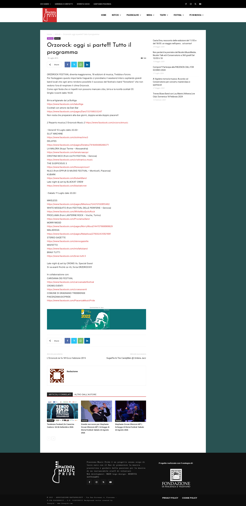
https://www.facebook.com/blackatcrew (67, 185)
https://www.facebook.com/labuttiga (65, 104)
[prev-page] (49, 438)
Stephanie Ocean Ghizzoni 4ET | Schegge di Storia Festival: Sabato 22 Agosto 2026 (129, 427)
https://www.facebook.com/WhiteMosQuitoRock (71, 211)
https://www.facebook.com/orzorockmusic (107, 122)
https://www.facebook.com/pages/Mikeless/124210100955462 (78, 204)
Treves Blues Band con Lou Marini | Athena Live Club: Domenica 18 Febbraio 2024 (174, 95)
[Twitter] (195, 4)
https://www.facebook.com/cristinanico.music (70, 159)
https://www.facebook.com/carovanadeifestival (70, 282)
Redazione (72, 371)
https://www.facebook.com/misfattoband (67, 248)
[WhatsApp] (80, 64)
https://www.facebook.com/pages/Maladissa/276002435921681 (79, 233)
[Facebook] (186, 4)
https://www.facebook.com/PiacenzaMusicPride (71, 300)
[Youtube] (200, 4)
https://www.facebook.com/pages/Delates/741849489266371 (78, 145)
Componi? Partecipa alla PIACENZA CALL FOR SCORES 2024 (173, 68)
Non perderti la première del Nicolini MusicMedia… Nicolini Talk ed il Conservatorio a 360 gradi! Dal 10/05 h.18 (175, 55)
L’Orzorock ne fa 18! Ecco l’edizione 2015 (66, 358)
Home (49, 34)
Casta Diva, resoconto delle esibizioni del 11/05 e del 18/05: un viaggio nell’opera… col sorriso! (174, 42)
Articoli (57, 34)
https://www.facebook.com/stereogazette (68, 241)
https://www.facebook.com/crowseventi (67, 289)
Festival (50, 421)
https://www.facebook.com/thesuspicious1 (68, 167)
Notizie (50, 38)
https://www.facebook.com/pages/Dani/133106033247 (74, 111)
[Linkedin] (87, 64)
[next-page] (53, 438)
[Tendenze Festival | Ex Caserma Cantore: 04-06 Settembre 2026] (62, 411)
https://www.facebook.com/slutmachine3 (67, 137)
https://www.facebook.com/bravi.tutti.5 (66, 256)
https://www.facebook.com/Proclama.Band (68, 219)
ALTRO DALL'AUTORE (85, 395)
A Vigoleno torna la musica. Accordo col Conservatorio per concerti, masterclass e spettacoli (171, 82)
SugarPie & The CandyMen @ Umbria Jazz (126, 358)
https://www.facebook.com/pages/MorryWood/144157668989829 (80, 226)
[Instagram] (191, 4)
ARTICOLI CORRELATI (60, 395)
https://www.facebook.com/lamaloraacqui (67, 152)
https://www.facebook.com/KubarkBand (67, 178)
